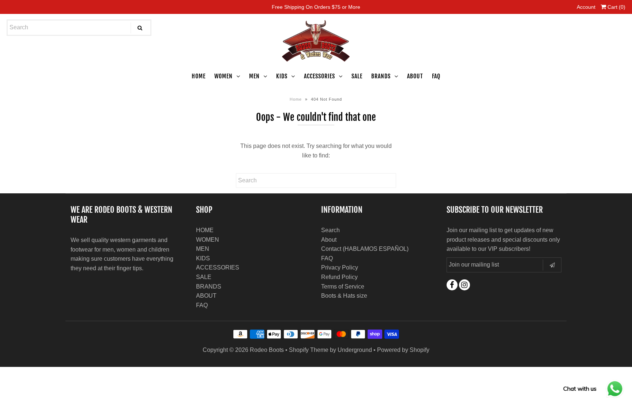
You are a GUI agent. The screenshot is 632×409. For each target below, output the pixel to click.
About (328, 240)
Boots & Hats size (344, 296)
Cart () (615, 7)
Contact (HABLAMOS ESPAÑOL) (365, 249)
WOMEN (223, 76)
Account (586, 7)
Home (296, 99)
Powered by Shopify (403, 350)
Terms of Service (342, 286)
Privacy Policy (339, 267)
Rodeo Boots (267, 350)
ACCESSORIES (319, 76)
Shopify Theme (308, 350)
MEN (254, 76)
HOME (199, 76)
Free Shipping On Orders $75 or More (316, 7)
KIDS (281, 76)
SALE (356, 76)
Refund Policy (339, 277)
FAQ (436, 76)
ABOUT (415, 76)
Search (330, 230)
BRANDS (381, 76)
